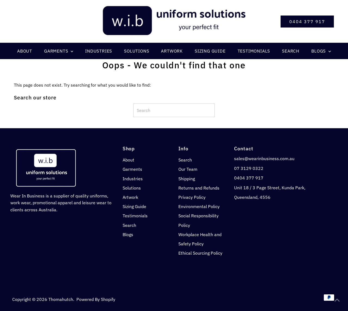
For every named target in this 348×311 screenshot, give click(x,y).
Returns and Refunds (198, 188)
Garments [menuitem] (56, 51)
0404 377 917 (307, 21)
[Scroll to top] (337, 300)
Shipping (186, 178)
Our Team (187, 169)
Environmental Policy (199, 206)
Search (129, 225)
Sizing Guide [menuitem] (210, 51)
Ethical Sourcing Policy (200, 253)
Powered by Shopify (95, 299)
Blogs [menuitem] (319, 51)
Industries (133, 178)
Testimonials (135, 215)
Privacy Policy (192, 197)
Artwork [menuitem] (172, 51)
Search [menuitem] (290, 51)
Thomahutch (60, 299)
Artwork (130, 197)
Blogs (128, 234)
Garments (132, 169)
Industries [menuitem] (98, 51)
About (128, 160)
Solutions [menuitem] (136, 51)
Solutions (132, 188)
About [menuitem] (24, 51)
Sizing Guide (134, 206)
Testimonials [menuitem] (254, 51)
